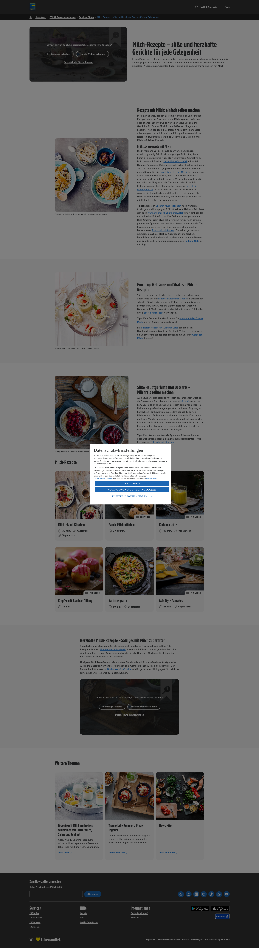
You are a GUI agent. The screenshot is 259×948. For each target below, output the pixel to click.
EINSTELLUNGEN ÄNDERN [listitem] (130, 496)
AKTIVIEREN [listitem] (131, 483)
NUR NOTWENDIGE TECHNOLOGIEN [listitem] (132, 489)
